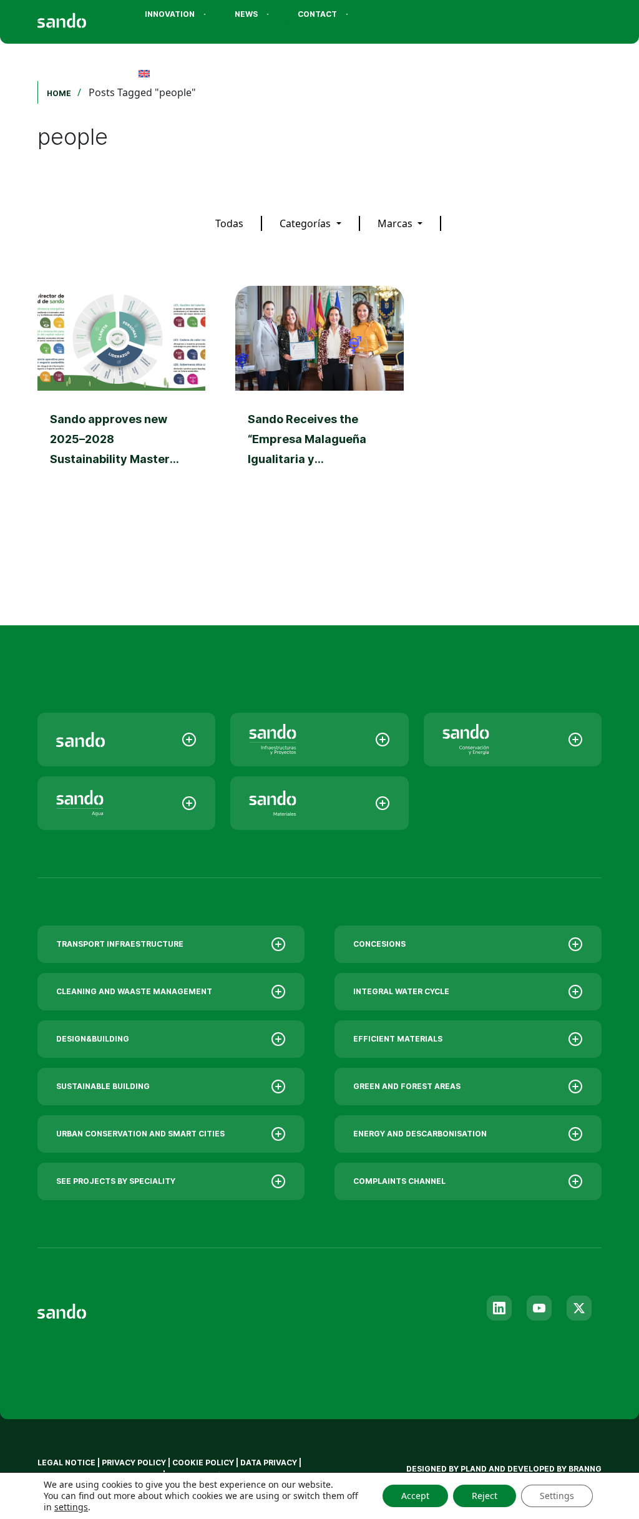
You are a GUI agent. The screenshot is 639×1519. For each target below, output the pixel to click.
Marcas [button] (396, 223)
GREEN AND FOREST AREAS (407, 1086)
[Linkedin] (499, 1308)
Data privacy (268, 1462)
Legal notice (66, 1462)
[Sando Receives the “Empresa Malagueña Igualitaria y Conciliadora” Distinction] (319, 405)
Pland (474, 1468)
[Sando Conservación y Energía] (513, 739)
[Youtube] (539, 1308)
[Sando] (84, 16)
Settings (557, 1496)
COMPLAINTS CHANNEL (399, 1181)
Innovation (170, 14)
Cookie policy (203, 1462)
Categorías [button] (306, 223)
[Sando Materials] (319, 803)
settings (71, 1507)
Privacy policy (134, 1462)
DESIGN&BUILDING (92, 1038)
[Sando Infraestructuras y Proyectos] (319, 739)
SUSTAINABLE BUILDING (103, 1086)
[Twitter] (579, 1308)
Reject (484, 1496)
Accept (415, 1496)
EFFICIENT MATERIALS (397, 1038)
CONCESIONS (379, 944)
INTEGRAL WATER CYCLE (401, 991)
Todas (229, 223)
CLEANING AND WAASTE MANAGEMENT (134, 991)
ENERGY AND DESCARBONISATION (420, 1133)
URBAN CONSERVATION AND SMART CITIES (140, 1133)
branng (585, 1468)
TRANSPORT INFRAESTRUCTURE (119, 944)
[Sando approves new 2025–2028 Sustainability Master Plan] (121, 405)
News (246, 14)
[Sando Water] (126, 803)
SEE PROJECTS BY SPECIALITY (115, 1181)
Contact (317, 14)
